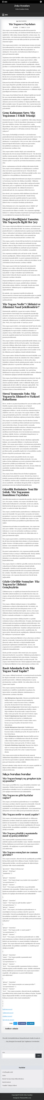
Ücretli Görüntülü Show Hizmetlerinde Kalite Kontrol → (22, 1038)
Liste (4, 1075)
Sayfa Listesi (6, 1082)
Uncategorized (22, 21)
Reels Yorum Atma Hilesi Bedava (13, 1079)
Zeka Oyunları (22, 5)
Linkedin (31, 1023)
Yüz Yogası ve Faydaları (22, 24)
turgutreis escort (8, 1020)
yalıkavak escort (8, 1013)
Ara (3, 1052)
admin (16, 27)
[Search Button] (41, 2)
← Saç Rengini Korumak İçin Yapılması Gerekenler (22, 1041)
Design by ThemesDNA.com (22, 1098)
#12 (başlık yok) (7, 1072)
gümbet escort (7, 1016)
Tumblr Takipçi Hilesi (9, 1085)
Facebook (22, 1023)
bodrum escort (7, 1009)
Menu (5, 2)
